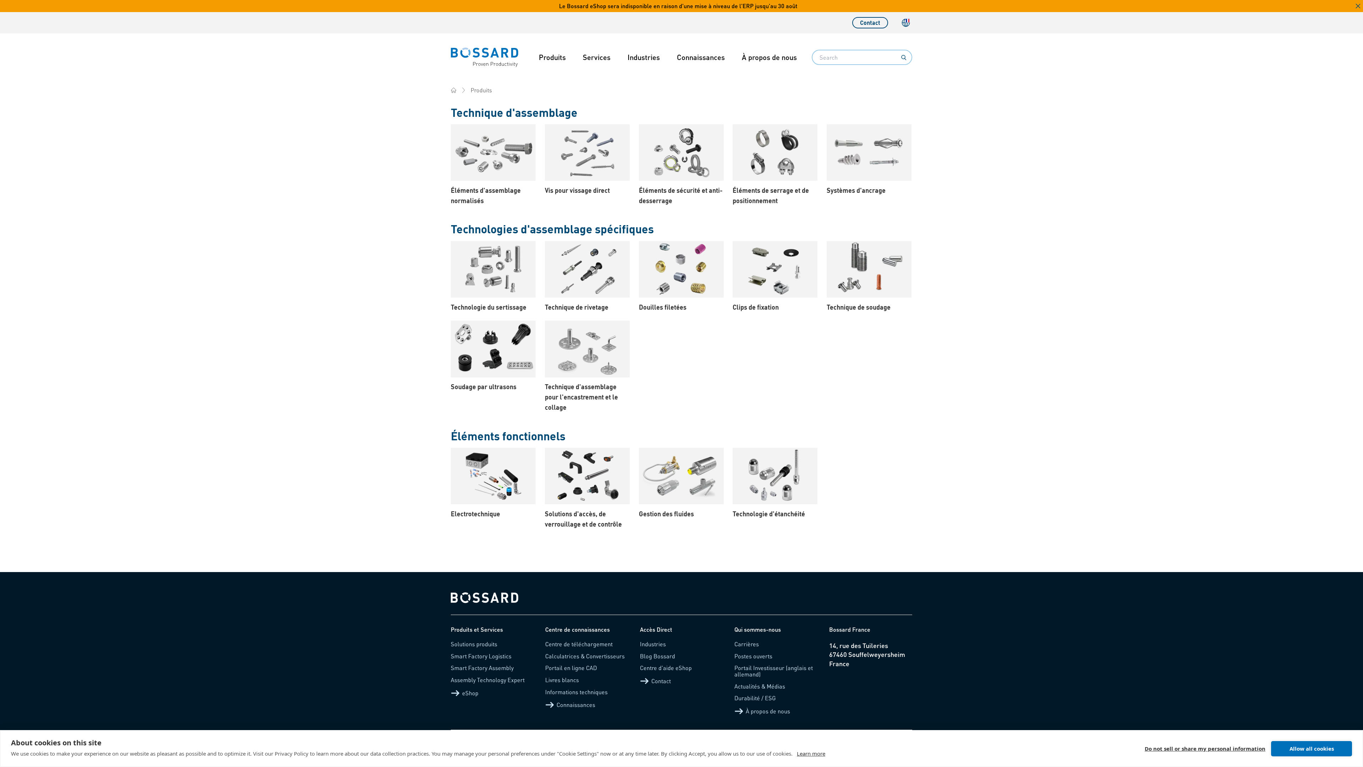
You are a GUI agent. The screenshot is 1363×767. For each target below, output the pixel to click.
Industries (644, 57)
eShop (470, 693)
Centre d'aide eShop (666, 667)
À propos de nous (769, 57)
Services (597, 57)
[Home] (453, 90)
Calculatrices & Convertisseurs (585, 656)
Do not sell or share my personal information (1205, 748)
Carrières (746, 644)
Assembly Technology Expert (488, 680)
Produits (552, 57)
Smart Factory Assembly (482, 667)
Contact (870, 22)
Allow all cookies (1312, 748)
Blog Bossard (657, 656)
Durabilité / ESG (755, 698)
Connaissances (701, 57)
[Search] (904, 57)
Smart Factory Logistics (481, 656)
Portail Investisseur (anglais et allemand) (773, 671)
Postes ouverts (753, 656)
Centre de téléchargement (579, 644)
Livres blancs (562, 680)
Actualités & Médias (759, 686)
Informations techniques (576, 692)
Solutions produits (474, 644)
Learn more (811, 753)
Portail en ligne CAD (571, 667)
